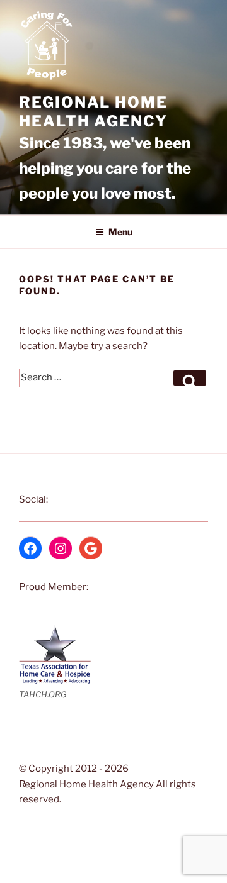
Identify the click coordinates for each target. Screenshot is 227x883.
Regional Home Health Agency (93, 111)
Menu (120, 231)
